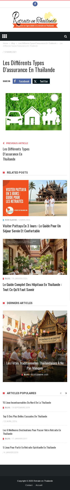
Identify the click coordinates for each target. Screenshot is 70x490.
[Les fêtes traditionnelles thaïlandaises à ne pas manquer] (35, 346)
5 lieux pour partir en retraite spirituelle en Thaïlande (29, 447)
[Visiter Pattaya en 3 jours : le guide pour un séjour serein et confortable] (35, 198)
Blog (7, 279)
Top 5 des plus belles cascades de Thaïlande (25, 416)
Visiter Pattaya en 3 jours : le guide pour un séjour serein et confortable (32, 228)
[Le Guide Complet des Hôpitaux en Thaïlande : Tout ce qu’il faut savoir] (35, 257)
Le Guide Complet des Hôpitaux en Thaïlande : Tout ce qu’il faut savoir (32, 287)
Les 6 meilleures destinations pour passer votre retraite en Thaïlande (32, 431)
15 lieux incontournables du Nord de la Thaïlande (27, 402)
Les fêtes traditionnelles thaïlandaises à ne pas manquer (35, 365)
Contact (28, 485)
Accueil (39, 485)
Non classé (11, 220)
